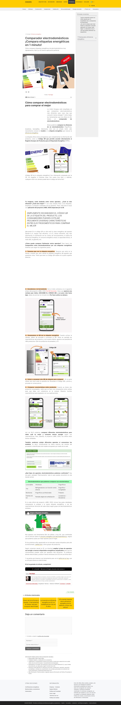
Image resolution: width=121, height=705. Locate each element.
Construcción (38, 9)
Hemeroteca (28, 691)
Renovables (79, 2)
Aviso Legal (52, 693)
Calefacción (55, 9)
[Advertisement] (48, 21)
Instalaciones (47, 9)
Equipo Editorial (53, 689)
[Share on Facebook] (29, 92)
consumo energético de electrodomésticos (53, 536)
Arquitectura (42, 2)
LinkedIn (68, 583)
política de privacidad (43, 636)
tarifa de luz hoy (64, 558)
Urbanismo (59, 2)
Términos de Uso (54, 695)
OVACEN (28, 2)
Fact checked (70, 592)
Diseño (65, 2)
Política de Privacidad (55, 691)
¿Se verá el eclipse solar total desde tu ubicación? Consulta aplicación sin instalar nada (87, 25)
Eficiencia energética (36, 34)
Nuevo (93, 5)
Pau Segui (50, 94)
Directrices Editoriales (32, 583)
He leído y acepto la (38, 636)
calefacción (38, 544)
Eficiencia (71, 2)
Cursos (24, 9)
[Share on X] (26, 92)
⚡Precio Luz (87, 9)
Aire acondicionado (65, 9)
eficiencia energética (31, 133)
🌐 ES (92, 2)
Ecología (86, 2)
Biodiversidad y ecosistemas (32, 689)
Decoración (51, 2)
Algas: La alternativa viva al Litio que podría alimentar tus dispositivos (87, 30)
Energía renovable (77, 9)
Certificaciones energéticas (32, 687)
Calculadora (96, 9)
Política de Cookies (54, 697)
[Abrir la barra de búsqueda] (89, 6)
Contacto (62, 583)
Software (30, 9)
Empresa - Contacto (55, 687)
